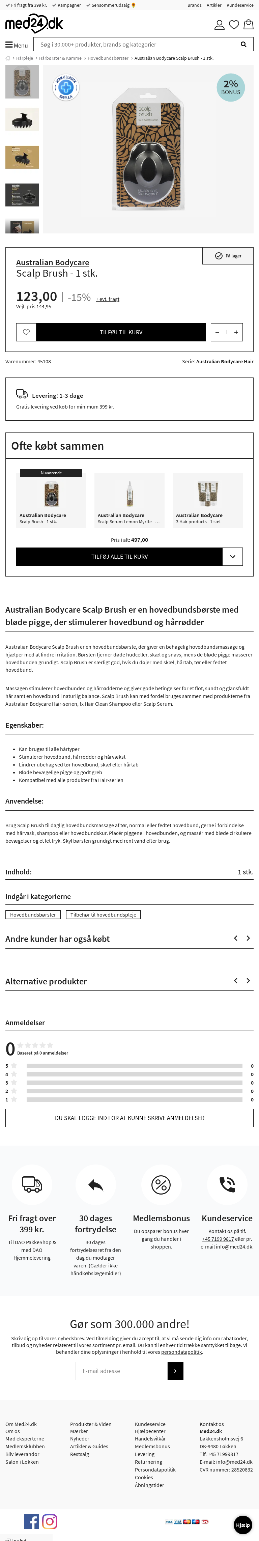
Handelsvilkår (150, 1438)
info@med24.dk (234, 1246)
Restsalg (79, 1454)
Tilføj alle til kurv (119, 556)
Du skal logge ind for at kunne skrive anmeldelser (129, 1118)
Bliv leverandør (22, 1454)
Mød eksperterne (24, 1438)
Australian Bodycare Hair (225, 361)
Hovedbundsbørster (108, 58)
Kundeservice (240, 5)
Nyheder (79, 1438)
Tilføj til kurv (121, 332)
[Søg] (244, 44)
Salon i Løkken (22, 1461)
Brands (195, 5)
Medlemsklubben (25, 1446)
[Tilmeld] (175, 1371)
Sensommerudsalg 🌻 (113, 5)
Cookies (144, 1477)
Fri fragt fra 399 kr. (28, 5)
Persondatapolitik (155, 1469)
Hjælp (243, 1524)
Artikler (214, 5)
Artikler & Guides (89, 1446)
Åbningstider (149, 1485)
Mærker (79, 1431)
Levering (144, 1454)
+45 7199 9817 (218, 1238)
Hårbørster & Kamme (60, 58)
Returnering (148, 1461)
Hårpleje (24, 58)
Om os (12, 1431)
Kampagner (69, 5)
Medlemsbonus (152, 1446)
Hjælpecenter (150, 1431)
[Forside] (7, 58)
